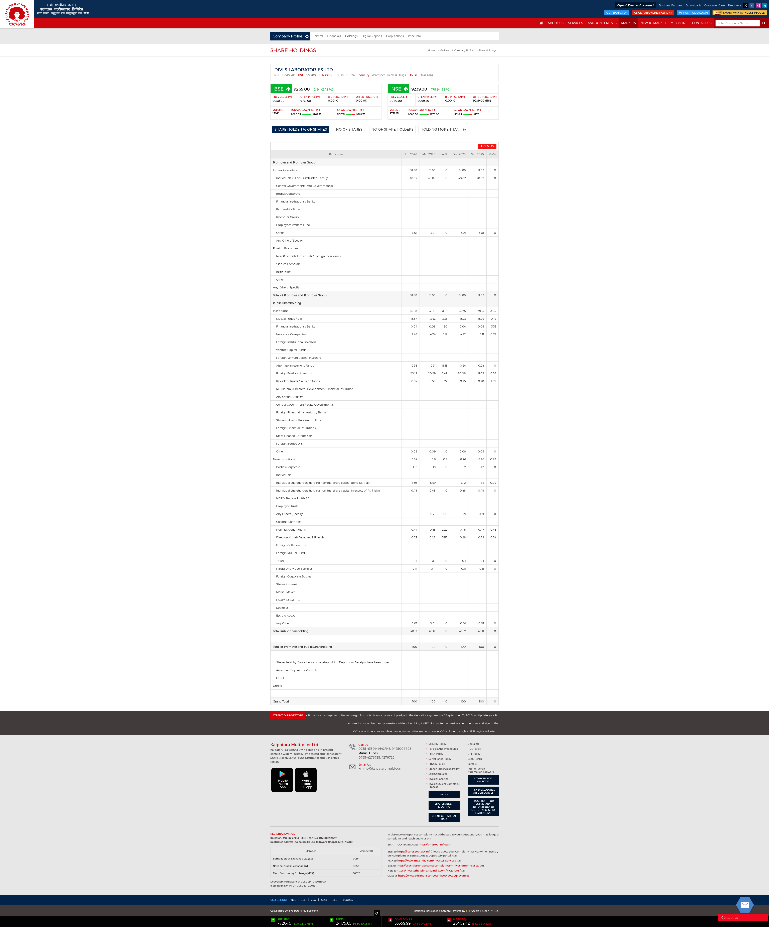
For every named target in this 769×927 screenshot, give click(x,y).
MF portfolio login (693, 12)
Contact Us (702, 23)
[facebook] (752, 5)
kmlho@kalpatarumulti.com (380, 768)
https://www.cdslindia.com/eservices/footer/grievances (433, 875)
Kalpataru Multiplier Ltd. (17, 14)
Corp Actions (395, 36)
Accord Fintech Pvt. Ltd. (485, 910)
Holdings (351, 36)
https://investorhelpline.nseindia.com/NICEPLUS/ (428, 870)
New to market (653, 23)
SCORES (348, 899)
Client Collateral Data (444, 817)
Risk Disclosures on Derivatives (483, 791)
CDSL (324, 899)
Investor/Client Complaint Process (444, 785)
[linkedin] (764, 5)
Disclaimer (474, 743)
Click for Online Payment (653, 12)
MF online (679, 23)
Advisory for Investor (483, 780)
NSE (293, 899)
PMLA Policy (436, 753)
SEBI (335, 899)
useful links (475, 758)
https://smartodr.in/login (434, 844)
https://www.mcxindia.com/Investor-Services (426, 860)
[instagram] (758, 5)
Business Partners (670, 5)
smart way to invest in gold (744, 12)
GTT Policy (474, 753)
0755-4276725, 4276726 (376, 757)
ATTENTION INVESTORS (287, 715)
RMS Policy (474, 748)
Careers (472, 763)
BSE (303, 899)
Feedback (734, 5)
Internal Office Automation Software (481, 770)
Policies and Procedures (443, 748)
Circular (444, 794)
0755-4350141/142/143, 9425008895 (384, 748)
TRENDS (487, 146)
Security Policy (437, 743)
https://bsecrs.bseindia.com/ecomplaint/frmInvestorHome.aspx (438, 865)
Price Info (414, 36)
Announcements (602, 23)
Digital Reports (372, 36)
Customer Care (714, 5)
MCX (313, 899)
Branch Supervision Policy (444, 768)
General (317, 36)
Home (431, 50)
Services (575, 23)
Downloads (693, 5)
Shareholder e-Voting (444, 805)
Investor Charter (438, 778)
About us (556, 23)
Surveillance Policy (440, 758)
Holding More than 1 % (443, 129)
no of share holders (392, 129)
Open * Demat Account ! (635, 5)
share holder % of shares (301, 129)
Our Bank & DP (616, 12)
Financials (334, 36)
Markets (628, 23)
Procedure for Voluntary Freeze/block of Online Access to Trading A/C (483, 806)
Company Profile (463, 50)
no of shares (349, 129)
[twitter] (745, 5)
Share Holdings (487, 50)
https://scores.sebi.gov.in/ (413, 851)
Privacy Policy (437, 763)
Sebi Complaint (438, 773)
